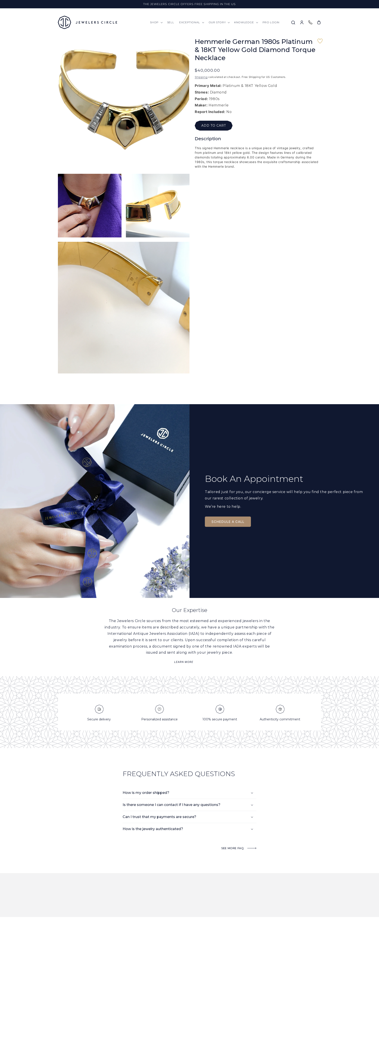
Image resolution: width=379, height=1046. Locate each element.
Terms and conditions (247, 1000)
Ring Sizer (239, 995)
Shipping (201, 77)
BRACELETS (192, 1006)
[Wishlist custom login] (320, 43)
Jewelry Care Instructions (251, 989)
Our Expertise (148, 1000)
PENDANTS (191, 989)
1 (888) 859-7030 (91, 989)
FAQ (234, 983)
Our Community (149, 995)
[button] (155, 22)
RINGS (189, 983)
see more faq (233, 848)
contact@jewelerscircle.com (79, 995)
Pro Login (145, 1006)
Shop (141, 983)
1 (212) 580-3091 (67, 989)
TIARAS (189, 1023)
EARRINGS (191, 995)
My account (146, 1012)
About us (144, 989)
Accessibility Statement (248, 1023)
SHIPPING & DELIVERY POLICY (251, 1006)
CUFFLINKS (192, 1018)
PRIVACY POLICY (242, 1018)
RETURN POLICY (242, 1012)
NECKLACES (192, 1000)
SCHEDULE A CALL (227, 522)
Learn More (183, 662)
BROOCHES (192, 1012)
